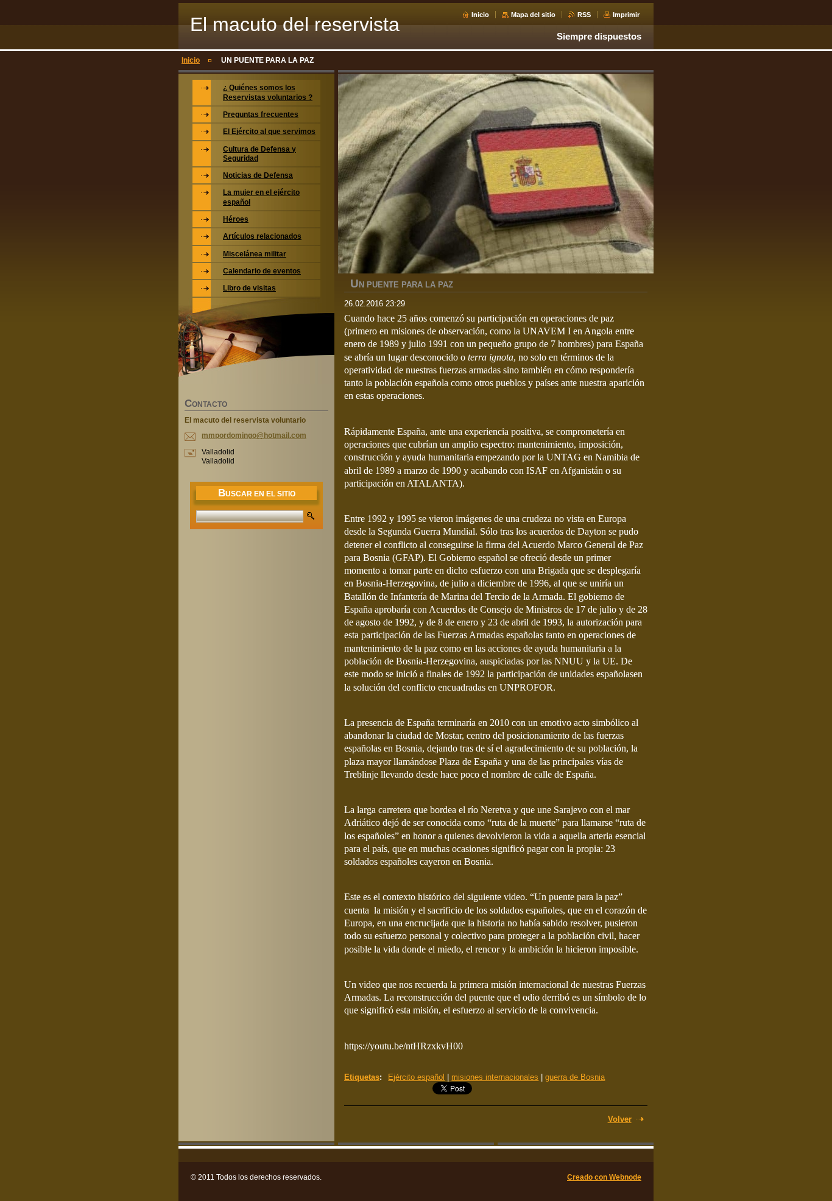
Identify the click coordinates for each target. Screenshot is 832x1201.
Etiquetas (361, 1077)
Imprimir (626, 14)
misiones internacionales (494, 1077)
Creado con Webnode (604, 1177)
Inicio (480, 14)
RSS (584, 14)
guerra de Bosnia (575, 1077)
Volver (620, 1119)
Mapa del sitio (533, 14)
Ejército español (416, 1077)
